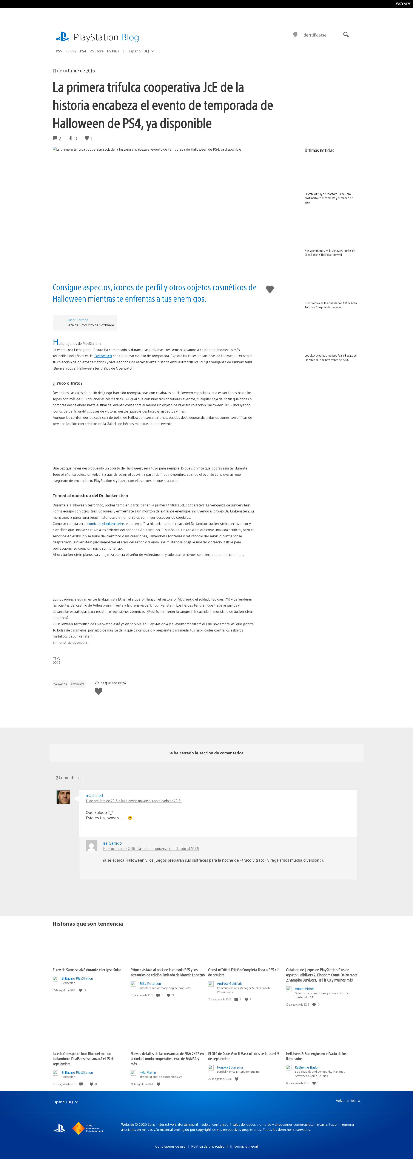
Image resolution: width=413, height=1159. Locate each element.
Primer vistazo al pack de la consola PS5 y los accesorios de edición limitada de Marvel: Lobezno (168, 972)
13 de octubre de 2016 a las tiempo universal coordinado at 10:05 (151, 848)
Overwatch (103, 355)
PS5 (59, 51)
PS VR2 (71, 51)
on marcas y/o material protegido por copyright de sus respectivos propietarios (199, 1129)
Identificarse (314, 35)
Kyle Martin (147, 1072)
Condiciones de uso (170, 1146)
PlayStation (106, 37)
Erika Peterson (150, 983)
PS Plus (113, 51)
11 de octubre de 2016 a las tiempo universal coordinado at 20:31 (134, 800)
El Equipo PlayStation (77, 978)
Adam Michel (304, 988)
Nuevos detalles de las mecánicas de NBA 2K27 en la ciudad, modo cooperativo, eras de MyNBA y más (167, 1058)
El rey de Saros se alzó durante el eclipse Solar (87, 969)
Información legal (244, 1146)
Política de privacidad (207, 1146)
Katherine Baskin (307, 1067)
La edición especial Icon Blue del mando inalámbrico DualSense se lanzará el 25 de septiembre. (83, 1058)
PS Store (97, 51)
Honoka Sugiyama (230, 1067)
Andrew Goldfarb (229, 983)
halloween (60, 684)
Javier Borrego (77, 320)
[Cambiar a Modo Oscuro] (295, 35)
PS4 (83, 51)
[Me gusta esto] (81, 990)
